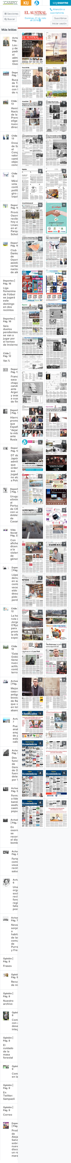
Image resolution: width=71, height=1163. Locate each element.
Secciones (12, 13)
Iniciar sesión (59, 23)
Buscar (11, 19)
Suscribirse (60, 18)
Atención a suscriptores (57, 11)
